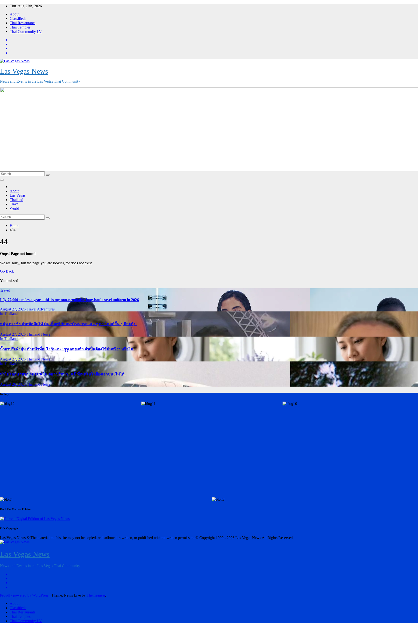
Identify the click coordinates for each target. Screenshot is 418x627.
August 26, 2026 (13, 384)
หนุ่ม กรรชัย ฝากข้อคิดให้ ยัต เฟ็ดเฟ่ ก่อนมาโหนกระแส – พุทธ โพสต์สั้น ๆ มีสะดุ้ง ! (68, 324)
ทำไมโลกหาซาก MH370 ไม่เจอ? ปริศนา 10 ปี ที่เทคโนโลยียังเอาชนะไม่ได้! (63, 374)
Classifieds (18, 18)
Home (14, 225)
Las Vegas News (24, 71)
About (14, 14)
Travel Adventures (41, 309)
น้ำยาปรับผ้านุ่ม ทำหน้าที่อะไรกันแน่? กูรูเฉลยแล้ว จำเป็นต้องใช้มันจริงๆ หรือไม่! (67, 349)
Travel (14, 204)
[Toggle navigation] (2, 179)
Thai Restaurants (22, 23)
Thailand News (38, 334)
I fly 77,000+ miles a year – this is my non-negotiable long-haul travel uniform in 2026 (69, 300)
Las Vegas (17, 195)
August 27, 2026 (13, 309)
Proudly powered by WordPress (25, 595)
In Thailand (9, 313)
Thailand (16, 200)
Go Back (7, 271)
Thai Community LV (26, 31)
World (14, 208)
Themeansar (96, 595)
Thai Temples (20, 27)
